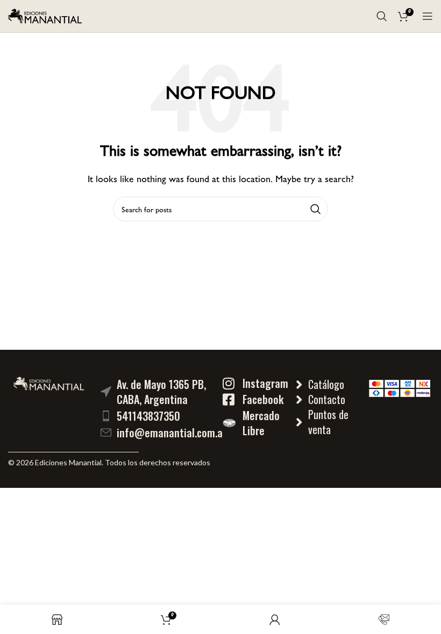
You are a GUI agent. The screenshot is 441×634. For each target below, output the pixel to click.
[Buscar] (382, 16)
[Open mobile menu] (427, 16)
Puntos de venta (328, 421)
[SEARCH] (315, 209)
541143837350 (148, 416)
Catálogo (326, 384)
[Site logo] (45, 15)
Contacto (326, 399)
